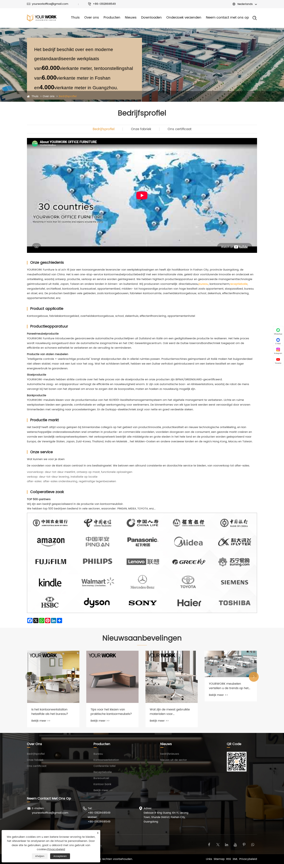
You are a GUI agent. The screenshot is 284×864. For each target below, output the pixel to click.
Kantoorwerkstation (106, 760)
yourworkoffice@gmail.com (47, 4)
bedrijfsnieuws (169, 754)
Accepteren (60, 856)
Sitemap (219, 859)
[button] (30, 677)
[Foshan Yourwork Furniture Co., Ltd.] (42, 18)
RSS (228, 859)
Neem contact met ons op (227, 17)
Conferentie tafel (105, 766)
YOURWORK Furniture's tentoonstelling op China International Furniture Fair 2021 (228, 698)
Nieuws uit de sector (173, 760)
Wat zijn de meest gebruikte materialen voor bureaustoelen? (111, 711)
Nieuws (131, 17)
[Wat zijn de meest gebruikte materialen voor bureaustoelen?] (112, 677)
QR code (234, 744)
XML (235, 859)
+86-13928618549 (102, 4)
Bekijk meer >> (40, 721)
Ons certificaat (179, 129)
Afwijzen (39, 856)
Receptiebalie (103, 772)
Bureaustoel (101, 778)
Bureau (98, 754)
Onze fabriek (141, 129)
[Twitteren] (217, 844)
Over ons (91, 17)
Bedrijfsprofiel (68, 96)
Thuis (75, 17)
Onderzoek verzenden (183, 17)
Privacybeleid (248, 859)
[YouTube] (235, 844)
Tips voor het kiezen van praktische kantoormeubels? (52, 711)
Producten (112, 17)
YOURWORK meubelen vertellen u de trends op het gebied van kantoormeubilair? (171, 686)
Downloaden (151, 17)
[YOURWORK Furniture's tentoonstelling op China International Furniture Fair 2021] (231, 670)
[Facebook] (209, 844)
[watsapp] (252, 844)
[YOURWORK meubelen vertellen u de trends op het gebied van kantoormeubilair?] (171, 664)
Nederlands (245, 4)
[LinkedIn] (226, 844)
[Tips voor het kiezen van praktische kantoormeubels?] (53, 677)
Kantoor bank (102, 784)
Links (209, 859)
